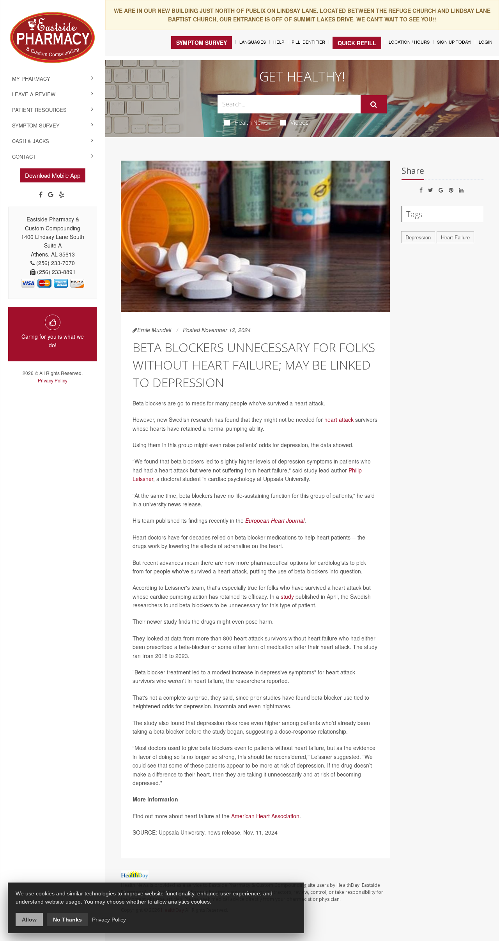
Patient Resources (39, 109)
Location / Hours (409, 42)
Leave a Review (33, 94)
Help (278, 42)
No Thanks (67, 919)
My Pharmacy (31, 78)
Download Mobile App (52, 175)
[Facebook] (40, 194)
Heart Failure (455, 237)
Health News (251, 122)
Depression (418, 237)
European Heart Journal (274, 520)
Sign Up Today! (454, 42)
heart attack (339, 419)
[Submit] (374, 104)
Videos (299, 122)
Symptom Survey (36, 125)
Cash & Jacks (30, 141)
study (287, 596)
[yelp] (61, 194)
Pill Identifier (308, 42)
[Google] (50, 194)
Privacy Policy (52, 380)
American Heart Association (265, 816)
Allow (29, 919)
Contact (24, 156)
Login (485, 42)
